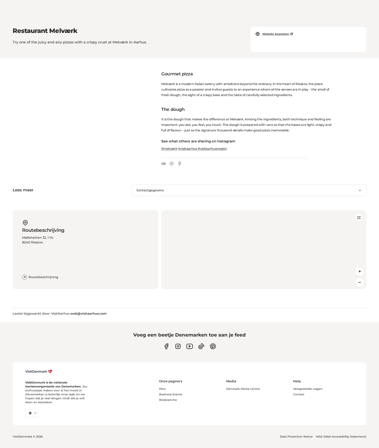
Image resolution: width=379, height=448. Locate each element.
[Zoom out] (359, 282)
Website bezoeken (275, 34)
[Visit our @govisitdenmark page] (201, 346)
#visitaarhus (187, 149)
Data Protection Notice (296, 436)
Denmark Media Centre (243, 389)
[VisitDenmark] (38, 371)
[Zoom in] (359, 271)
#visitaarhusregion (212, 149)
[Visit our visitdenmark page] (189, 346)
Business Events (170, 394)
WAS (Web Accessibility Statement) (341, 436)
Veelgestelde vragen (308, 389)
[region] (263, 249)
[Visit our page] (177, 346)
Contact (298, 394)
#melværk (169, 149)
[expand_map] (359, 217)
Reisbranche (168, 400)
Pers (162, 389)
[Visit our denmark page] (166, 346)
